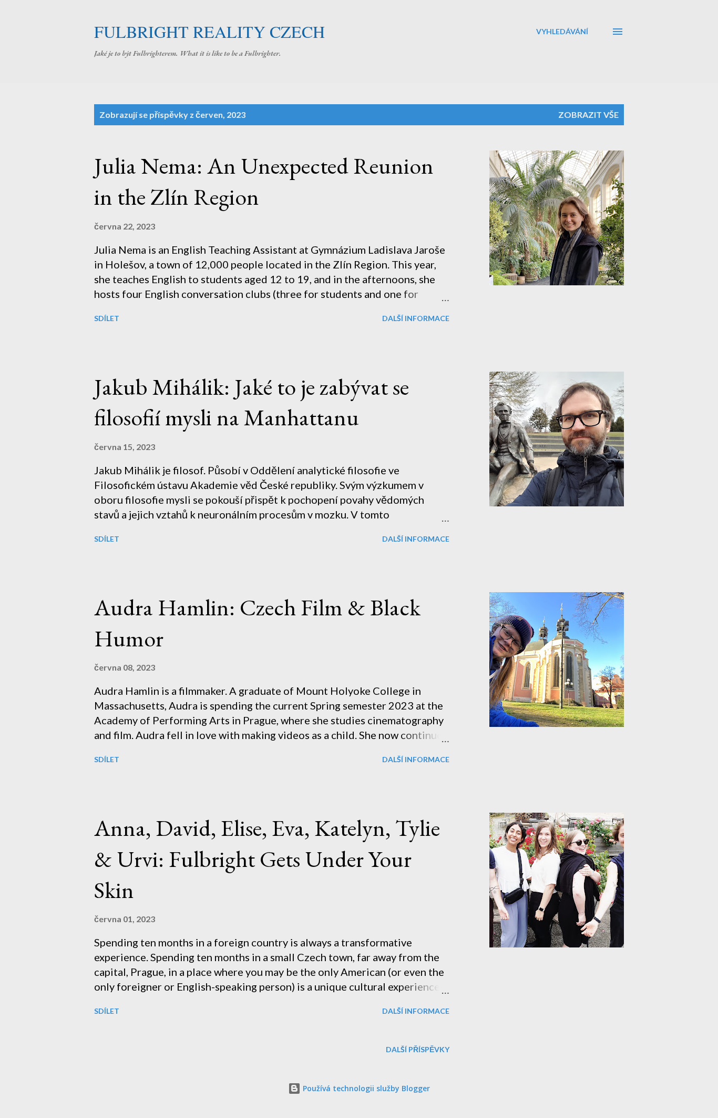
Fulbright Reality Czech (209, 31)
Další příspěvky (417, 1049)
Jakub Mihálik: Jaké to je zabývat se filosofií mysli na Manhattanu (251, 402)
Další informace (415, 318)
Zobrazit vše (588, 114)
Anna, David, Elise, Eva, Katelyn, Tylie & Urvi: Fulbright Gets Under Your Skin (267, 858)
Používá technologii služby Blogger (365, 1088)
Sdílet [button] (106, 318)
